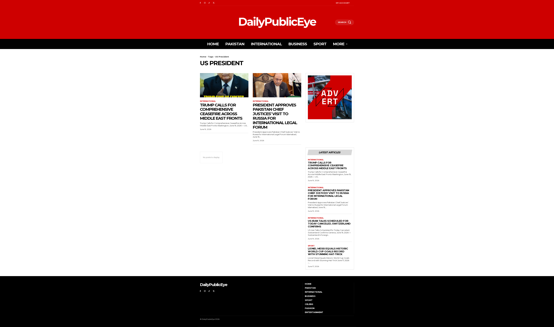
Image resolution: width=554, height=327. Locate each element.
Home (203, 57)
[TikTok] (209, 2)
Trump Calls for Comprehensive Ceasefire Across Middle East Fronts (221, 112)
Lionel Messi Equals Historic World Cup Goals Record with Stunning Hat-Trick (328, 251)
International (208, 101)
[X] (213, 2)
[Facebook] (200, 2)
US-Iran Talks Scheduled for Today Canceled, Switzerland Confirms (329, 223)
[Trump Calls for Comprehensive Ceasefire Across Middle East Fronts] (224, 85)
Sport (311, 246)
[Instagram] (204, 2)
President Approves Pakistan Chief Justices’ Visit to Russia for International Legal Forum (275, 116)
